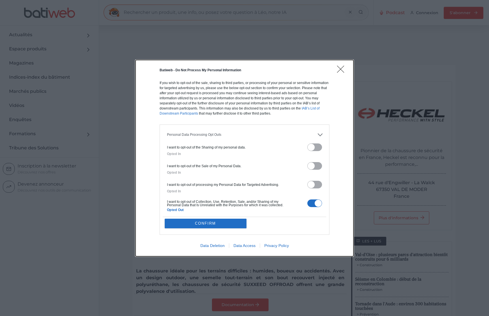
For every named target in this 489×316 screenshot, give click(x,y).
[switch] (314, 147)
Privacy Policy (276, 245)
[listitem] (244, 135)
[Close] (342, 71)
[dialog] (244, 158)
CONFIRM (205, 223)
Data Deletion (212, 245)
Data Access (244, 245)
